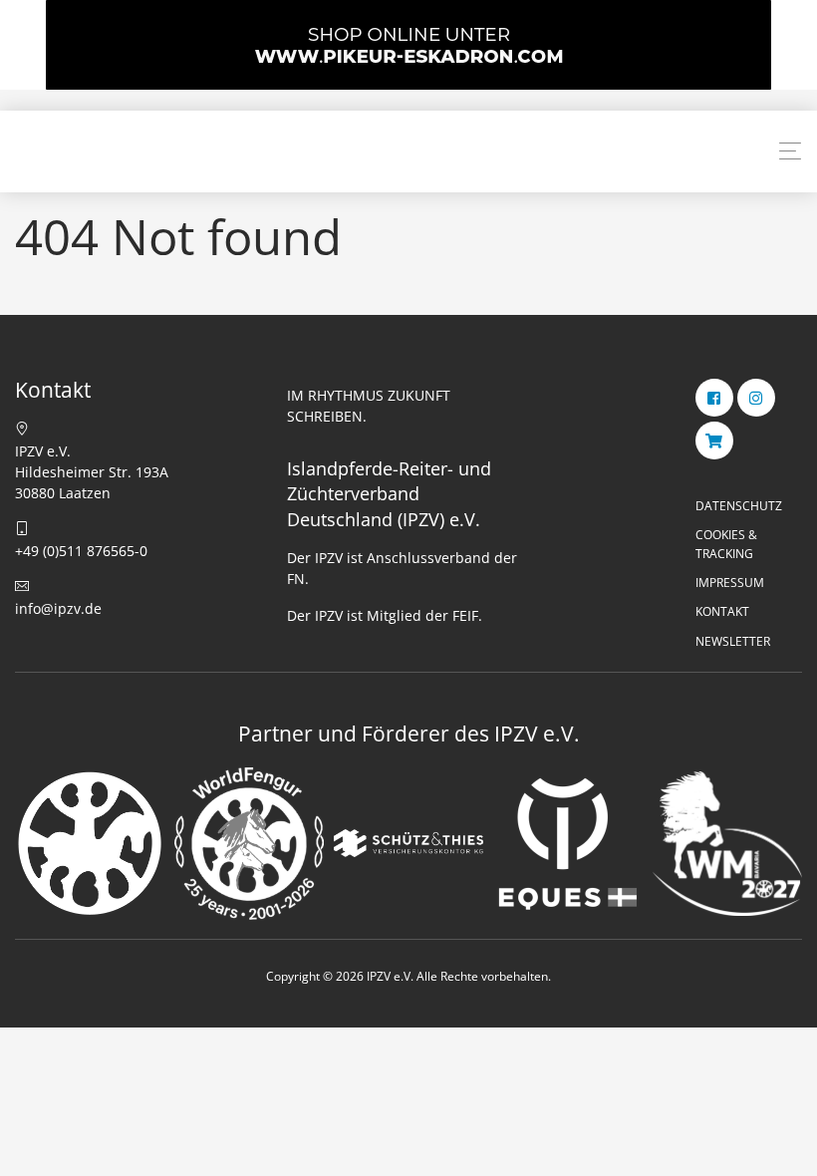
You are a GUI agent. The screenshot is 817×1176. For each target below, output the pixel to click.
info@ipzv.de (58, 608)
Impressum (729, 582)
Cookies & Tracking (726, 544)
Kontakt (722, 611)
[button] (790, 151)
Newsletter (732, 641)
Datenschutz (738, 505)
